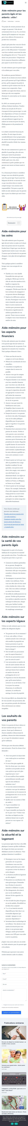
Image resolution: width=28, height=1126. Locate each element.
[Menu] (25, 2)
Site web (4, 984)
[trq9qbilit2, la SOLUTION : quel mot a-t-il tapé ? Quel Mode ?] (14, 1079)
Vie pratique (11, 21)
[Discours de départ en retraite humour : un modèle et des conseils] (14, 1033)
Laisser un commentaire (11, 1013)
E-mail (4, 979)
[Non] (26, 1120)
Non (16, 1123)
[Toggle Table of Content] (17, 223)
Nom (4, 973)
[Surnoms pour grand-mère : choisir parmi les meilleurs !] (14, 1056)
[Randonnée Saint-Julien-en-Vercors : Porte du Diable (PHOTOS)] (14, 1103)
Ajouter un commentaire (8, 990)
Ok (12, 1123)
